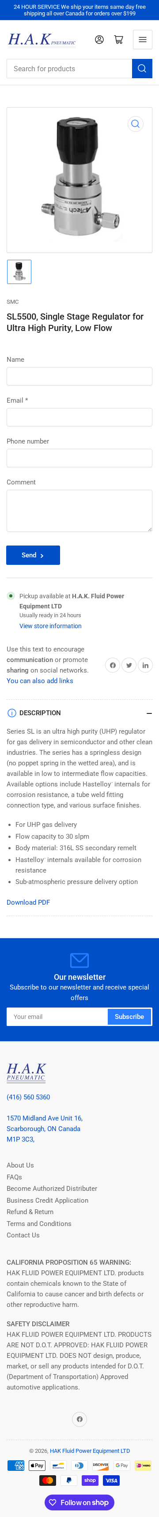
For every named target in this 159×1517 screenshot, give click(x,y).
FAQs (14, 1177)
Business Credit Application (47, 1200)
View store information (50, 625)
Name (15, 360)
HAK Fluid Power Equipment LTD (90, 1451)
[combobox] (79, 68)
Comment (21, 482)
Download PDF (28, 902)
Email (17, 400)
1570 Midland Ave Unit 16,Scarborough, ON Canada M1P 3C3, (45, 1128)
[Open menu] (142, 39)
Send (29, 555)
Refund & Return (30, 1212)
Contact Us (23, 1235)
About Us (20, 1165)
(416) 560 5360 (28, 1097)
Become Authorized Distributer (52, 1189)
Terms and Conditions (39, 1224)
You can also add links (40, 681)
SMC (13, 301)
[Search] (142, 68)
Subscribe (129, 1017)
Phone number (28, 441)
